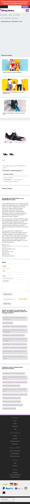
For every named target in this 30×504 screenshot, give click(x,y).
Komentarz (6, 281)
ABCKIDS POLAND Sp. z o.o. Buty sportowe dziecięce (15, 382)
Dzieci (15, 420)
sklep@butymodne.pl (15, 476)
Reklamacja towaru (15, 456)
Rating (4, 266)
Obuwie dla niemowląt (8, 323)
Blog (15, 463)
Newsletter (15, 472)
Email (4, 276)
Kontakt (15, 435)
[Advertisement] (15, 39)
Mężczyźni (15, 426)
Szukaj (25, 6)
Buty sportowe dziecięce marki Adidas (11, 385)
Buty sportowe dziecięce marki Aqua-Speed (12, 405)
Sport (15, 429)
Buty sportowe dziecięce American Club (12, 398)
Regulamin (15, 438)
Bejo (4, 160)
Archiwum (15, 465)
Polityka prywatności (15, 441)
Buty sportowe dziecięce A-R (9, 408)
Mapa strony (15, 444)
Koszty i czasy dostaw (15, 450)
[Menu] (27, 10)
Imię (4, 271)
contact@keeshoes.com (18, 3)
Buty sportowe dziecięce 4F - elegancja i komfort (14, 373)
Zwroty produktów (15, 453)
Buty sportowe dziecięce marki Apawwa (12, 401)
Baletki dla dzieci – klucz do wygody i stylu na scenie (14, 344)
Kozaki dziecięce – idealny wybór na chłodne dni (14, 335)
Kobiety (15, 423)
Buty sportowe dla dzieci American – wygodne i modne (15, 394)
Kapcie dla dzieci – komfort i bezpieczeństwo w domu (15, 326)
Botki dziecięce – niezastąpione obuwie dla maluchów (15, 347)
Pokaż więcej (7, 303)
